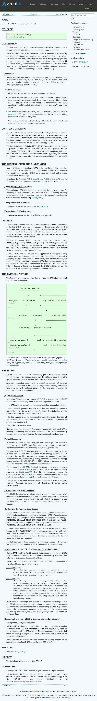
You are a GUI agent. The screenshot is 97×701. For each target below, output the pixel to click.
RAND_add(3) (37, 198)
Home (32, 4)
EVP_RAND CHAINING (14, 129)
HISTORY (7, 657)
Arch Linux (14, 3)
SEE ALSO (7, 647)
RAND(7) (34, 85)
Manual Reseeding (12, 439)
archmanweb (34, 692)
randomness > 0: (13, 578)
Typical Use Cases (12, 90)
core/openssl (79, 30)
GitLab (72, 4)
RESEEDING (8, 370)
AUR (91, 4)
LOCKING (7, 220)
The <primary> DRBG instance (17, 186)
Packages (43, 4)
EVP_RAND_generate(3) (47, 399)
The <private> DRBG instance (17, 211)
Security (82, 4)
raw (87, 66)
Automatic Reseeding (13, 395)
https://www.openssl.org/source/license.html (23, 682)
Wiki (63, 4)
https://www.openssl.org (83, 40)
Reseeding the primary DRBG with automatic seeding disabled (31, 619)
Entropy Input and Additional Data (19, 490)
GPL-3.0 (40, 695)
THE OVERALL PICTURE (15, 274)
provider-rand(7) (14, 114)
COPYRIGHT (8, 666)
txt (84, 66)
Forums (54, 4)
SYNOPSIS (7, 29)
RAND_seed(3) (25, 472)
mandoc (47, 692)
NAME (5, 20)
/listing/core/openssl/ (82, 49)
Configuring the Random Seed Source (21, 509)
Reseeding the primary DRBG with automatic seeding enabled (31, 549)
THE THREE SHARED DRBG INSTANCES (24, 164)
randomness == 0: (13, 567)
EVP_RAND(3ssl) (81, 62)
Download (88, 8)
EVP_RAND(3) (20, 652)
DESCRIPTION (9, 43)
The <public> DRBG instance (17, 202)
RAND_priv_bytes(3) (14, 85)
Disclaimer (9, 73)
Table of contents (79, 54)
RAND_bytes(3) (57, 82)
